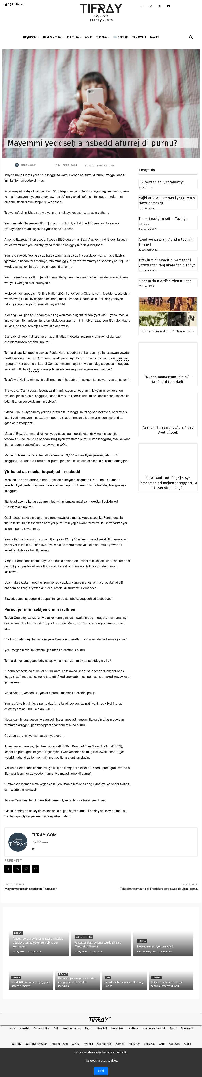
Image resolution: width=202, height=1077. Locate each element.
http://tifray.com (40, 842)
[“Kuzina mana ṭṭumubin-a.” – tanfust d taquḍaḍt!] (168, 357)
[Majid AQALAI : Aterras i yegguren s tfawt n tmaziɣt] (31, 974)
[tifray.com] (17, 165)
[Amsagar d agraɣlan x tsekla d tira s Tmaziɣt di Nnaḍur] (101, 935)
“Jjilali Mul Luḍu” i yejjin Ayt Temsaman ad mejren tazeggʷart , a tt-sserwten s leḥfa (168, 483)
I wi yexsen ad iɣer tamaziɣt (161, 182)
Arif (108, 978)
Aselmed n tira (84, 937)
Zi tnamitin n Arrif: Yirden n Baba (165, 281)
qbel (101, 1071)
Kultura (63, 974)
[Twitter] (159, 6)
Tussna (90, 166)
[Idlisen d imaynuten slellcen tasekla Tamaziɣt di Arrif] (171, 974)
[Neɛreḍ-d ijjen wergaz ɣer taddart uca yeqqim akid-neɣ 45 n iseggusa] (77, 974)
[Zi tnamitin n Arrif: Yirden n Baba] (168, 311)
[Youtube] (168, 6)
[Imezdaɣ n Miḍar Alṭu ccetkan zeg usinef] (124, 974)
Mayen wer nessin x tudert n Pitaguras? (30, 888)
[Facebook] (141, 6)
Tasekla (156, 978)
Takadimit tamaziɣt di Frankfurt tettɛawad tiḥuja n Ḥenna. (159, 888)
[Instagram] (150, 6)
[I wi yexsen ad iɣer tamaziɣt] (163, 935)
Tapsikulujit (106, 166)
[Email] (35, 869)
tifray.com (28, 165)
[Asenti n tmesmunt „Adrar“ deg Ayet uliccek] (168, 408)
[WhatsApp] (26, 869)
